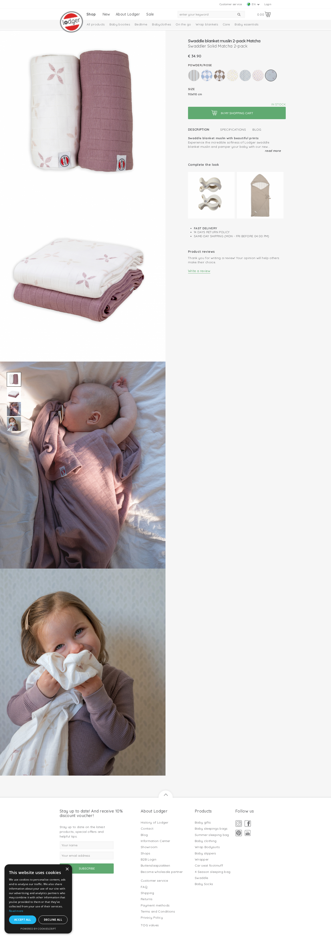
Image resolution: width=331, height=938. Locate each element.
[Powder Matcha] (258, 75)
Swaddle (201, 878)
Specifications (233, 129)
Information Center (155, 841)
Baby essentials (246, 24)
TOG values (150, 925)
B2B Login (148, 859)
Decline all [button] (53, 920)
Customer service (231, 4)
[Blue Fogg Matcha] (207, 75)
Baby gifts (203, 822)
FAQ (144, 887)
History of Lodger (154, 822)
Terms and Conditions (158, 911)
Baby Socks (204, 884)
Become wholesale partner (162, 872)
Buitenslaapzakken (155, 865)
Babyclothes (161, 24)
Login (267, 4)
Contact (147, 828)
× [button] (67, 869)
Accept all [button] (22, 920)
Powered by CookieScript (38, 928)
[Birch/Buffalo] (194, 75)
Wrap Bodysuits (207, 847)
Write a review (199, 271)
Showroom (149, 847)
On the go (183, 24)
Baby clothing (206, 841)
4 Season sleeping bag (212, 872)
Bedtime (141, 24)
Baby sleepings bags (211, 828)
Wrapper (202, 859)
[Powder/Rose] (271, 75)
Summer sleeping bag (212, 835)
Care (226, 24)
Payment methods (155, 905)
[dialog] (38, 898)
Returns (146, 899)
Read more (273, 151)
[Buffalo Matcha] (219, 75)
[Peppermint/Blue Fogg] (245, 75)
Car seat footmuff (209, 865)
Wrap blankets (207, 24)
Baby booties (119, 24)
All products (96, 24)
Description (198, 129)
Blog (256, 129)
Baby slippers (205, 853)
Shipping (147, 893)
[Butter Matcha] (232, 75)
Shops (145, 853)
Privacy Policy (152, 917)
